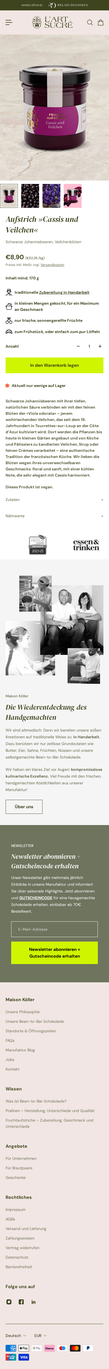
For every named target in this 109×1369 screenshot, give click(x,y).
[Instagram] (9, 1302)
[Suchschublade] (89, 22)
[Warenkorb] (100, 22)
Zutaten (13, 499)
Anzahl (12, 346)
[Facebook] (21, 1302)
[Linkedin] (33, 1302)
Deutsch (13, 1335)
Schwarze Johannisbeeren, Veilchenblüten (43, 241)
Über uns (24, 807)
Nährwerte (15, 515)
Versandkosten (52, 265)
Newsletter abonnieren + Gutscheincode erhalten (54, 953)
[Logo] (54, 22)
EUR (37, 1335)
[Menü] (9, 22)
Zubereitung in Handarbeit (64, 292)
